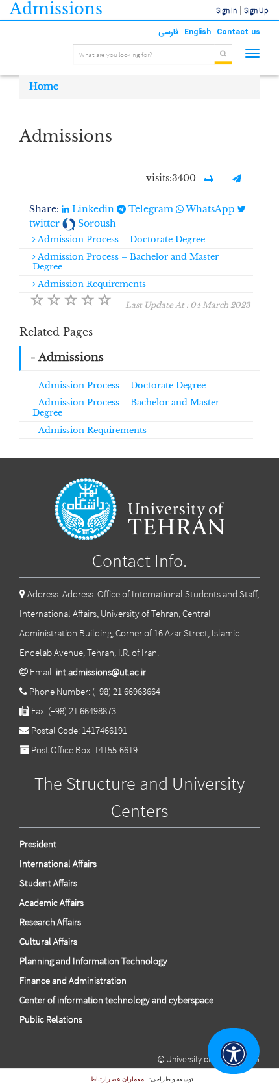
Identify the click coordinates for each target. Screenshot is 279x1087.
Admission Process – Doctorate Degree (120, 239)
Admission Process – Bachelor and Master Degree (125, 262)
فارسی (168, 32)
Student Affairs (48, 883)
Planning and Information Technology (93, 961)
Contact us (238, 32)
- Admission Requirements (89, 430)
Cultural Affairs (48, 941)
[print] (208, 179)
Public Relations (50, 1019)
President (37, 844)
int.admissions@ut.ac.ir (101, 672)
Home (43, 86)
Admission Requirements (91, 284)
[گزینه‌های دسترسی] (234, 1051)
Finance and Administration (73, 980)
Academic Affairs (51, 902)
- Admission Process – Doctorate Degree (119, 385)
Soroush (95, 223)
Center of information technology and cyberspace (116, 999)
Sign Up (256, 10)
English (197, 32)
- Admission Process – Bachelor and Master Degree (125, 407)
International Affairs (58, 863)
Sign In (226, 10)
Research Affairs (50, 922)
